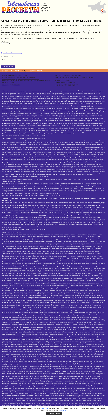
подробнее (44, 409)
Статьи (24, 71)
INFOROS (70, 86)
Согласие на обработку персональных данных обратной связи (20, 79)
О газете (5, 71)
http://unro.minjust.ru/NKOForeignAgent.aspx (22, 176)
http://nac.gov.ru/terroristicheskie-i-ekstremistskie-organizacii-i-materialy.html (31, 195)
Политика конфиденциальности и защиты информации (18, 77)
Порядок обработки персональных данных (14, 75)
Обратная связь (36, 71)
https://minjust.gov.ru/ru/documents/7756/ (21, 136)
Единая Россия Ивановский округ (12, 53)
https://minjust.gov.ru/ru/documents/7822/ (21, 229)
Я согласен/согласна (54, 413)
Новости (15, 71)
